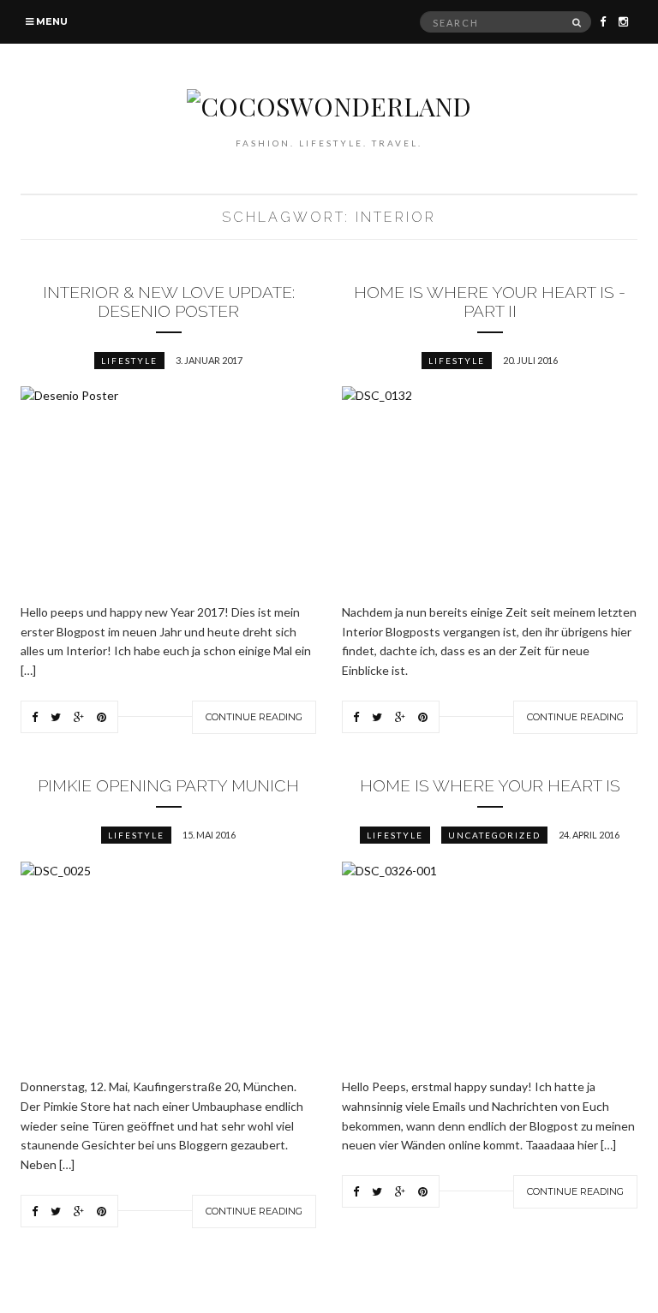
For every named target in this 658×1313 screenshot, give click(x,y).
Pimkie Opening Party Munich (168, 785)
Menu (50, 21)
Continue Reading (254, 717)
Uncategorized (494, 835)
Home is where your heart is (490, 785)
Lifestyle (129, 360)
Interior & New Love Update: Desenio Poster (169, 301)
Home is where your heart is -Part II (489, 301)
